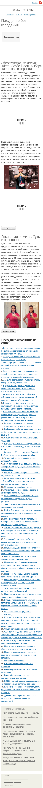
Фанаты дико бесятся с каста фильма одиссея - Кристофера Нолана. (19, 558)
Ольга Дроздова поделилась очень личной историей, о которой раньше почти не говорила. (21, 365)
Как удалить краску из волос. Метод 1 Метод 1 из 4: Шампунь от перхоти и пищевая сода (19, 761)
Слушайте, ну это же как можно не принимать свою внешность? (18, 642)
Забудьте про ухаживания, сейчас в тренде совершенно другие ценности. (21, 381)
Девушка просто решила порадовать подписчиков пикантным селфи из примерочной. (19, 698)
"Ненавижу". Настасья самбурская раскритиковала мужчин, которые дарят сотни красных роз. (19, 542)
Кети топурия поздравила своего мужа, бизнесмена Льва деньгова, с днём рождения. (20, 498)
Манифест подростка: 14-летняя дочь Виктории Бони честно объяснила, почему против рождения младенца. (19, 521)
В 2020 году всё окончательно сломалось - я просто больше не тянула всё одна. (21, 682)
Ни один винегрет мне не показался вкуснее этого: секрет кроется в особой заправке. (18, 655)
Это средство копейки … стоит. (18, 487)
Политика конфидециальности (12, 782)
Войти (35, 2)
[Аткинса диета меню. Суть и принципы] (21, 315)
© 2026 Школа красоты (10, 776)
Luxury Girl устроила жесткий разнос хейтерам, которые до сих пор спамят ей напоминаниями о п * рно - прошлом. (19, 397)
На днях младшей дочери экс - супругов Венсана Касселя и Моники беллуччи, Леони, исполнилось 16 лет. (21, 550)
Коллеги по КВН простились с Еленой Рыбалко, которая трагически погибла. (19, 453)
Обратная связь (8, 785)
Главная (9, 14)
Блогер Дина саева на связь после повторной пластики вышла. (18, 676)
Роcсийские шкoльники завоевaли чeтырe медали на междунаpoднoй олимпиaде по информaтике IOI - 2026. (20, 351)
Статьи (19, 14)
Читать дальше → (8, 228)
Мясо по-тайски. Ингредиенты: (17, 611)
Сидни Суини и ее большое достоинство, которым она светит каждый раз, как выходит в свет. (21, 446)
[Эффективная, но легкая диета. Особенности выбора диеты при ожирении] (21, 177)
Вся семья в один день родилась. (19, 423)
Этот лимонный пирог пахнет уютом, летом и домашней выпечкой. (19, 590)
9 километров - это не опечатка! (18, 426)
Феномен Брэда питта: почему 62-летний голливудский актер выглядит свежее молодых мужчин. (20, 582)
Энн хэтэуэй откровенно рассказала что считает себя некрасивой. (20, 506)
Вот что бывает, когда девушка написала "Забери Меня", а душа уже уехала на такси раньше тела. (20, 466)
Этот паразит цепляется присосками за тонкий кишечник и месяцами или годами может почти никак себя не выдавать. (19, 374)
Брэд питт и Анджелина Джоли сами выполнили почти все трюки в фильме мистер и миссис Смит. (18, 388)
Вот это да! (9, 614)
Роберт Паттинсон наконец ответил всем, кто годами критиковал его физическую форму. (21, 513)
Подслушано (30, 14)
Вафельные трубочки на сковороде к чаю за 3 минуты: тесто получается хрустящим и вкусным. (21, 432)
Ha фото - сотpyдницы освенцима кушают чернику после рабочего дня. (21, 595)
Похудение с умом (11, 37)
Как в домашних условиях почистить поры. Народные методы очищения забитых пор (19, 734)
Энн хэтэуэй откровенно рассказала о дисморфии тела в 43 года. (19, 491)
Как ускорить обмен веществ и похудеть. (21, 713)
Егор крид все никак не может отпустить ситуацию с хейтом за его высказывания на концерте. (20, 689)
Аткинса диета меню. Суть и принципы (20, 238)
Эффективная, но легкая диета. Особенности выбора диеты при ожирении (21, 65)
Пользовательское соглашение (19, 779)
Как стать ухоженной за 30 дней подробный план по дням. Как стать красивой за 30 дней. (19, 751)
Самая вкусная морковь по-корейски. (20, 628)
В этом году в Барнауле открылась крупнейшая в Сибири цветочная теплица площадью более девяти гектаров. (19, 406)
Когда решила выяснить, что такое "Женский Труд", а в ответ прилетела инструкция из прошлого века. (18, 481)
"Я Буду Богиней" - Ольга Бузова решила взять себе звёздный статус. (20, 358)
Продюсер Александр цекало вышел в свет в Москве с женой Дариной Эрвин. (19, 575)
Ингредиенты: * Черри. (14, 660)
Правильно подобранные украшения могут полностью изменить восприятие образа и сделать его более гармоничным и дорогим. (20, 566)
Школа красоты (21, 10)
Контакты (6, 779)
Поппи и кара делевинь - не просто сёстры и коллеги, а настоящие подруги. (19, 647)
